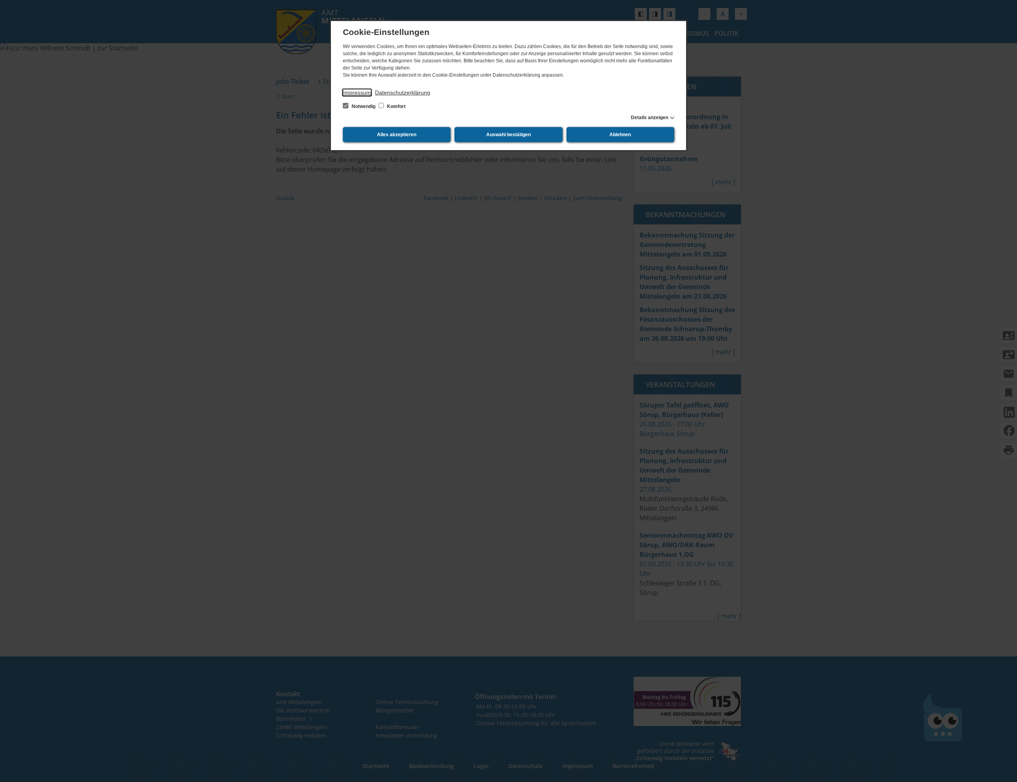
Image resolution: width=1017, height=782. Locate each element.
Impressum (357, 92)
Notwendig (363, 106)
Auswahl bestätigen (508, 134)
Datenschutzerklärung (402, 92)
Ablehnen (620, 134)
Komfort (396, 106)
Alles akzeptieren (396, 134)
